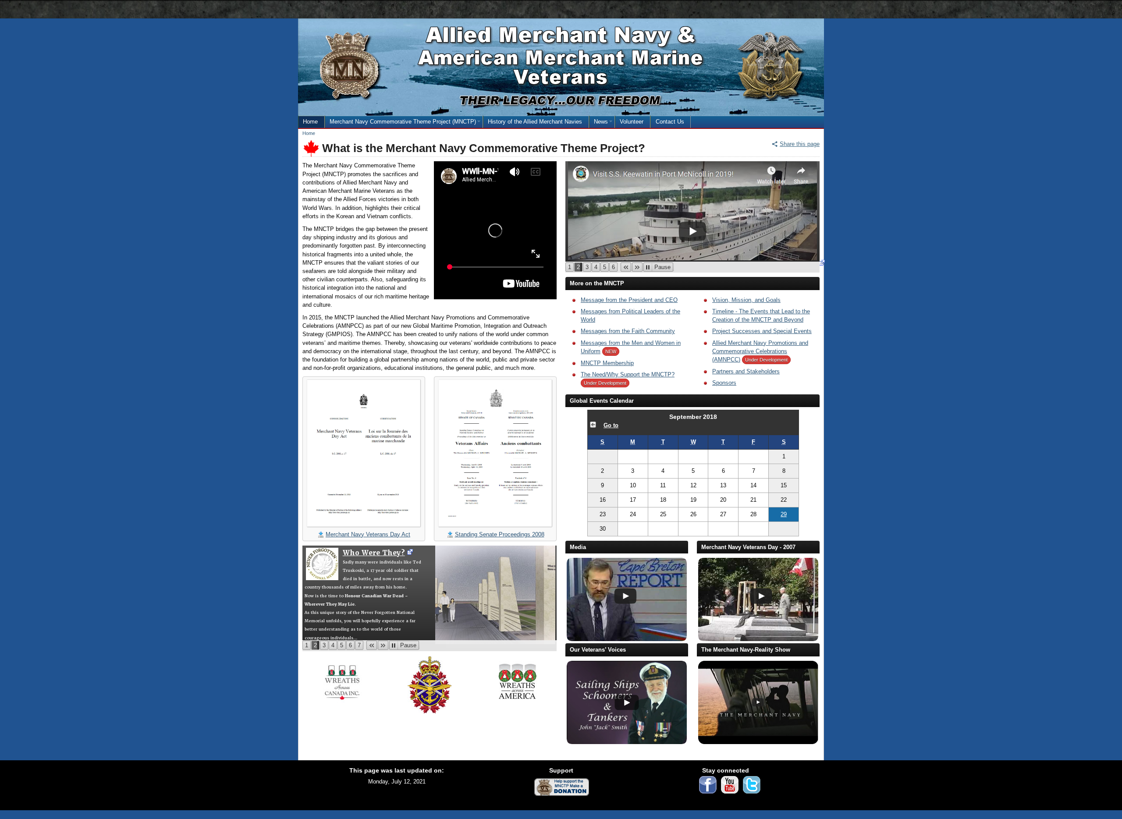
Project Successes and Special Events (762, 331)
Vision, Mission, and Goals (746, 300)
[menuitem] (404, 122)
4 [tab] (334, 646)
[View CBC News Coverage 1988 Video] (626, 639)
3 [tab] (325, 646)
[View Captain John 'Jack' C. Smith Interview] (626, 742)
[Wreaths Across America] (517, 705)
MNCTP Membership (607, 363)
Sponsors (724, 382)
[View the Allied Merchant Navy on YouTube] (730, 796)
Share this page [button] (800, 144)
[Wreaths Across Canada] (342, 706)
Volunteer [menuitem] (631, 121)
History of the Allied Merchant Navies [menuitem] (535, 121)
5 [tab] (343, 646)
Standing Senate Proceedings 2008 (499, 534)
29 (790, 516)
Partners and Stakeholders (746, 371)
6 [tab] (352, 646)
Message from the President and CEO (629, 300)
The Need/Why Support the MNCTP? (628, 374)
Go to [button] (611, 425)
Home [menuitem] (310, 121)
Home (308, 133)
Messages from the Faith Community (628, 331)
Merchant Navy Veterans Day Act (368, 534)
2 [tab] (317, 646)
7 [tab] (360, 646)
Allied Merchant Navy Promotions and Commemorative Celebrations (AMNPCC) (760, 351)
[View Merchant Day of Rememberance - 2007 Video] (757, 639)
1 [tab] (308, 646)
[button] (371, 645)
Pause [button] (409, 646)
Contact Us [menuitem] (670, 121)
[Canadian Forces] (429, 716)
